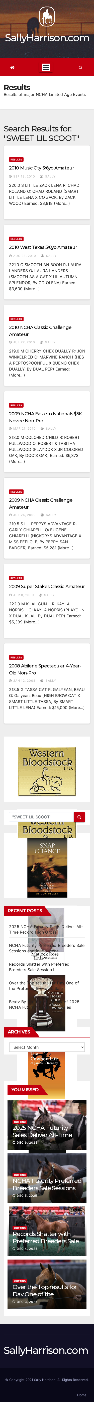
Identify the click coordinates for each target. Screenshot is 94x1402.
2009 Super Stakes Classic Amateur (47, 586)
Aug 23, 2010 (24, 256)
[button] (80, 67)
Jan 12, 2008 (24, 680)
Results (16, 159)
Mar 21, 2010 (24, 428)
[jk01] (47, 1071)
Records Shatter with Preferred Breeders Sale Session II (46, 1241)
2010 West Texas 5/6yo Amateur (43, 247)
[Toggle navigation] (46, 67)
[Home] (12, 67)
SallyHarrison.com (47, 38)
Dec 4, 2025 (27, 1249)
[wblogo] (47, 772)
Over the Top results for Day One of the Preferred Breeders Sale (46, 1294)
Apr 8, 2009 (23, 595)
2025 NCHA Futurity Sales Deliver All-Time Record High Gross (42, 1135)
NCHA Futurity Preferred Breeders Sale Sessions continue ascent (47, 1188)
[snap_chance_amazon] (47, 868)
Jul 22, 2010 (24, 342)
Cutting (20, 1121)
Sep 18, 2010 (24, 176)
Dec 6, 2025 (27, 1142)
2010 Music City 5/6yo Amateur (41, 168)
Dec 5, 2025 (27, 1195)
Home (81, 1395)
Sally (50, 176)
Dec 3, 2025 (27, 1302)
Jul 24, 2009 (24, 515)
